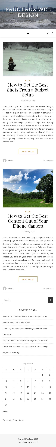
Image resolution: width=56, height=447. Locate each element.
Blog (28, 80)
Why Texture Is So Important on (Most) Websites (25, 340)
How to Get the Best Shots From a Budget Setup (28, 90)
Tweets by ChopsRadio (13, 420)
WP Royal (34, 442)
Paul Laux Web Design (28, 12)
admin (10, 160)
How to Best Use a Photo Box (16, 322)
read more (28, 151)
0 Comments (48, 160)
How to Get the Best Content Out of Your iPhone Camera (28, 221)
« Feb (5, 411)
